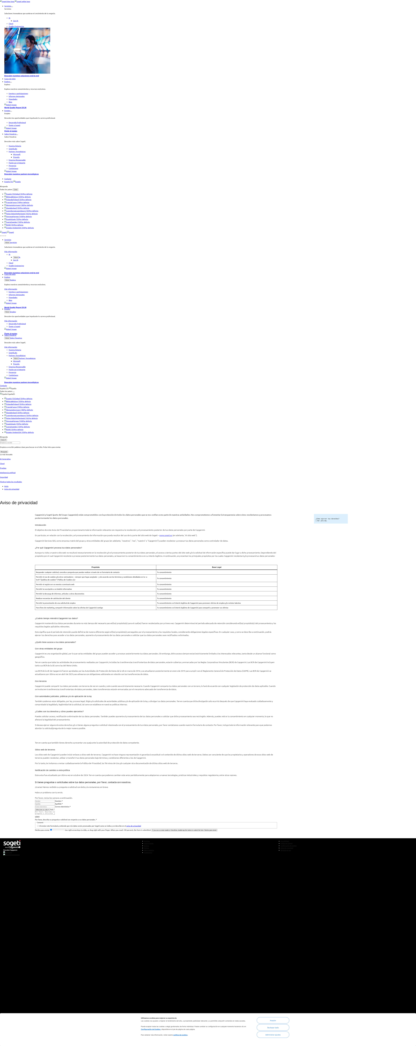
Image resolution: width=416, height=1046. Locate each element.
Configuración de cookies (289, 846)
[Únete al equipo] (210, 128)
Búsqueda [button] (4, 186)
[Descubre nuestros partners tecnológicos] (210, 171)
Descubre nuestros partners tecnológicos (21, 174)
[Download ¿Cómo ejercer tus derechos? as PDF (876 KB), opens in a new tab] (343, 519)
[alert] (156, 788)
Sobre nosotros (149, 850)
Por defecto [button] (27, 194)
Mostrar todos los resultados (11, 482)
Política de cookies (286, 843)
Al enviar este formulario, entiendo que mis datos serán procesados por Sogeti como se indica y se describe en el (90, 826)
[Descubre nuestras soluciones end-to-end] (210, 51)
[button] (12, 6)
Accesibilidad (285, 841)
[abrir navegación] (5, 235)
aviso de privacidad (133, 826)
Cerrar (15, 189)
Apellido (59, 804)
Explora (13, 280)
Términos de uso (286, 850)
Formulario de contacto (46, 735)
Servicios (13, 242)
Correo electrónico (63, 806)
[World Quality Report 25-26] (210, 104)
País (52, 809)
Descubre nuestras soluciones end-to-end (21, 76)
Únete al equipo (10, 131)
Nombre (59, 801)
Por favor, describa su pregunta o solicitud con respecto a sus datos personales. (66, 819)
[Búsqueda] (1, 235)
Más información (10, 251)
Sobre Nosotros (16, 338)
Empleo (13, 312)
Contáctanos (148, 852)
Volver (7, 242)
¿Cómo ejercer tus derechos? (71, 735)
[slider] (57, 830)
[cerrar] (3, 235)
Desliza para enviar (42, 830)
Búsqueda (4, 452)
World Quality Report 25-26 (15, 108)
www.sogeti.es (165, 535)
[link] (15, 1)
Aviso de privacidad (287, 848)
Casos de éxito (148, 843)
